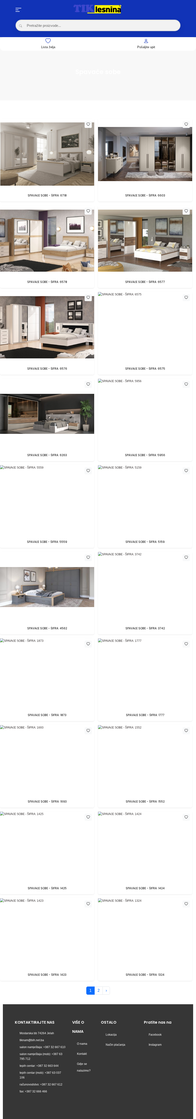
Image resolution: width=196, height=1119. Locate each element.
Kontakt (82, 1054)
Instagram (155, 1044)
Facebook (155, 1034)
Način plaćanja (115, 1044)
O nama (82, 1043)
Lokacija (111, 1034)
